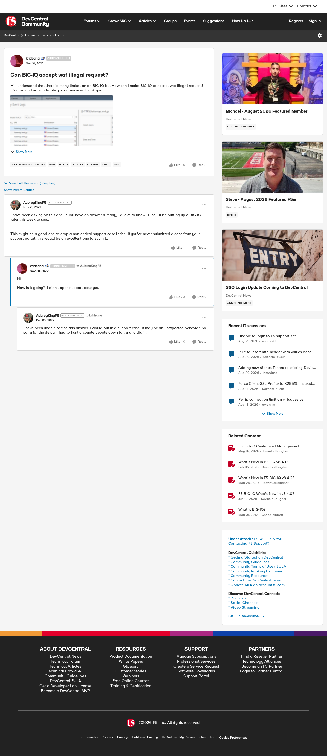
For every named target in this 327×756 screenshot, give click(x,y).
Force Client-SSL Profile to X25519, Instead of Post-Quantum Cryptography (275, 383)
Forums (30, 35)
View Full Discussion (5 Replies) (32, 183)
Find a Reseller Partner (261, 656)
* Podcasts (237, 598)
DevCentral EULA (65, 681)
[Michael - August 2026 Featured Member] (272, 78)
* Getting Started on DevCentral (255, 557)
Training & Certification (130, 686)
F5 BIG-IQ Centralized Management (268, 446)
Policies (107, 737)
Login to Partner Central (261, 671)
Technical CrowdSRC (65, 671)
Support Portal (196, 676)
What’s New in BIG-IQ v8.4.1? (263, 462)
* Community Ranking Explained (255, 571)
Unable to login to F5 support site (267, 336)
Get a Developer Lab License (65, 686)
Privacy (122, 737)
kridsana (33, 58)
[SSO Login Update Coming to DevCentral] (272, 255)
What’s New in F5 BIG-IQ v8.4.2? (266, 478)
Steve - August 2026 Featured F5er (261, 200)
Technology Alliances (261, 661)
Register (296, 21)
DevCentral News (238, 119)
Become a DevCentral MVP (65, 691)
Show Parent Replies (19, 190)
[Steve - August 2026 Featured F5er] (272, 167)
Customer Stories (130, 671)
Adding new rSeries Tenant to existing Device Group (276, 368)
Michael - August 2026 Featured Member (267, 112)
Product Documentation (130, 656)
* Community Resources (248, 575)
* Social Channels (243, 602)
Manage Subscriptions (196, 656)
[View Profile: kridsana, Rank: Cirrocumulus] (16, 61)
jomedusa (270, 373)
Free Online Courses (130, 681)
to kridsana (94, 315)
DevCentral (11, 35)
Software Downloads (196, 671)
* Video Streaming (244, 607)
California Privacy (145, 737)
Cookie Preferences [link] (233, 738)
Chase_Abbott (272, 515)
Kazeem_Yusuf (274, 357)
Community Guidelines (65, 676)
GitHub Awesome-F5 (246, 616)
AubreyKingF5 (34, 203)
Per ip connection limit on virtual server (271, 399)
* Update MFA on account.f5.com (256, 585)
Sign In (315, 21)
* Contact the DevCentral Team (254, 580)
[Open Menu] (319, 35)
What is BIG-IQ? (251, 509)
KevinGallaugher (275, 451)
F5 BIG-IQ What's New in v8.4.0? (266, 494)
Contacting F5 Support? (248, 543)
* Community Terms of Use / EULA (257, 566)
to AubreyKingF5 (89, 266)
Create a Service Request (196, 666)
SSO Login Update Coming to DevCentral (267, 288)
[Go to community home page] (27, 21)
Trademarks (89, 737)
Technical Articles (65, 666)
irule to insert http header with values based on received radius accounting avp (276, 352)
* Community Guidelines (248, 562)
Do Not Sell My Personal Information (188, 737)
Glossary (131, 666)
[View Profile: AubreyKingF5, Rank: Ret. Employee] (15, 205)
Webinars (131, 676)
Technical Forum (52, 35)
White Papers (131, 661)
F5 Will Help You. (255, 539)
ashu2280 (269, 341)
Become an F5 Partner (261, 666)
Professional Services (196, 661)
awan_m (268, 405)
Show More (24, 152)
